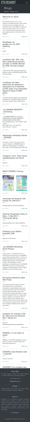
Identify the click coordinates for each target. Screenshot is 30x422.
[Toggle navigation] (27, 2)
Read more (24, 36)
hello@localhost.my (15, 381)
